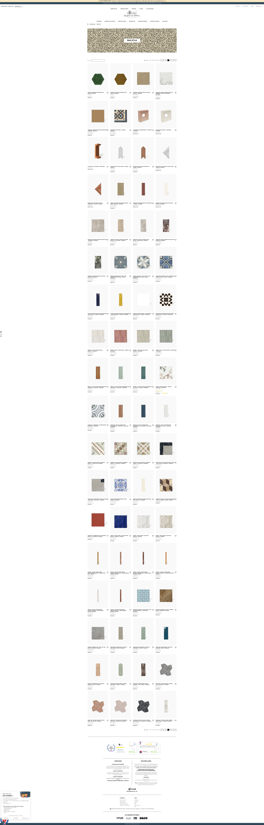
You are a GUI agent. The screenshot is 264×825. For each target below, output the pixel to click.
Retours (135, 802)
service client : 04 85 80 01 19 (7, 6)
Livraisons (136, 801)
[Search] (22, 6)
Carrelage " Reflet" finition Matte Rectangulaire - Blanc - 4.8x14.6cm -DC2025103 (164, 426)
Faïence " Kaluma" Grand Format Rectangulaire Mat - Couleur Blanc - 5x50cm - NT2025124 (96, 610)
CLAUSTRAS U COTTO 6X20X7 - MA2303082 (96, 166)
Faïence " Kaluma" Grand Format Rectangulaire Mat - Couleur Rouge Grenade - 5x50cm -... (118, 610)
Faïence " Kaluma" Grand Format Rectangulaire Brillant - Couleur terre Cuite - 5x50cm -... (96, 573)
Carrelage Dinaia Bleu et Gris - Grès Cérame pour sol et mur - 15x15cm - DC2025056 (118, 277)
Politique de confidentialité (125, 805)
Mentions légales (123, 802)
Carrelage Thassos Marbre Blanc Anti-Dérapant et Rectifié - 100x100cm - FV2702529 (164, 93)
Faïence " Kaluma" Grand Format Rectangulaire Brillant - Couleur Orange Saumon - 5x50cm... (119, 573)
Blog (135, 806)
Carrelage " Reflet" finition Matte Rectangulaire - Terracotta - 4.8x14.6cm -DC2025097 (119, 426)
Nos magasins (122, 801)
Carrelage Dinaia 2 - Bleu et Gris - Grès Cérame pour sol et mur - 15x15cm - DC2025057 (141, 277)
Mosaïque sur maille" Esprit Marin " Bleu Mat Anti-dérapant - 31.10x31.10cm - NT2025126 (142, 610)
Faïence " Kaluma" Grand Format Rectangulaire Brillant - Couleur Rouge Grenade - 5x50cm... (142, 573)
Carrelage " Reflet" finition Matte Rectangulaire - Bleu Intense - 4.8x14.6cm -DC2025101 (142, 426)
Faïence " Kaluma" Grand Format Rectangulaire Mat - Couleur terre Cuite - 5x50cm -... (165, 573)
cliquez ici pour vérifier (147, 808)
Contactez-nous (137, 805)
